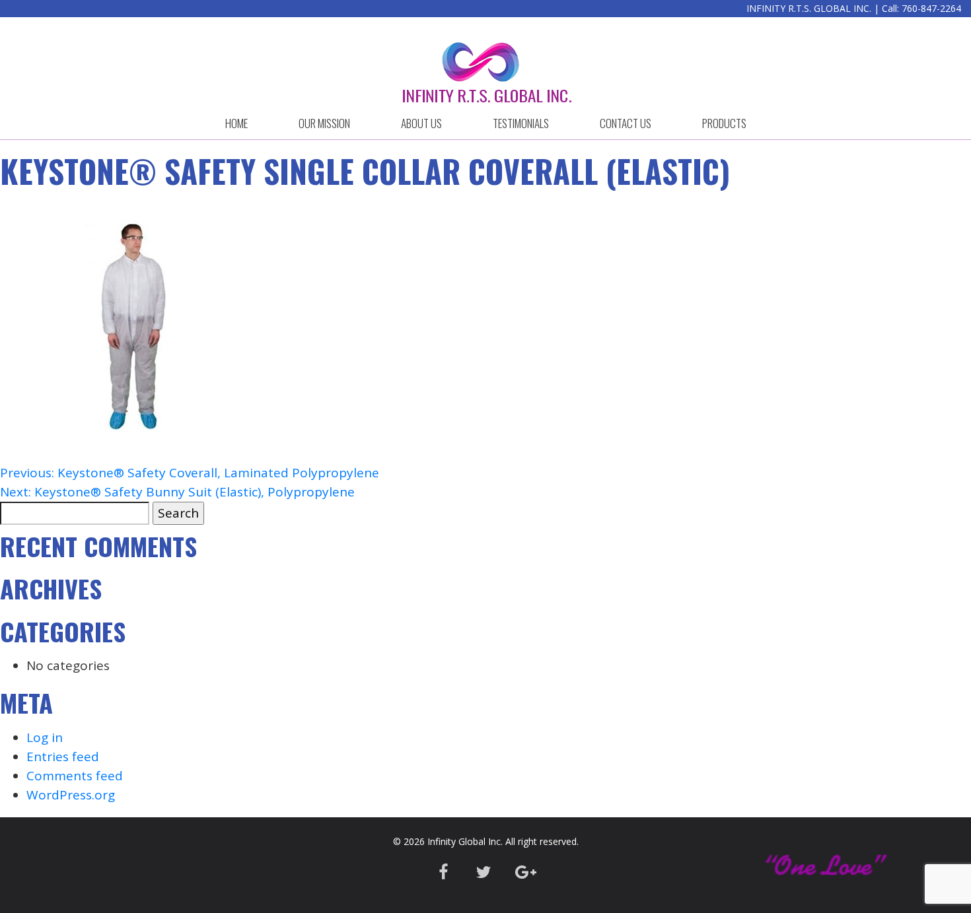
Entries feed (62, 756)
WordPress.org (70, 794)
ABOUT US (421, 123)
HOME (236, 123)
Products (724, 123)
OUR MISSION (324, 123)
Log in (44, 737)
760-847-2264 (931, 8)
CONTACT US (625, 123)
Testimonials (521, 123)
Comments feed (74, 775)
